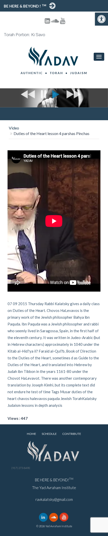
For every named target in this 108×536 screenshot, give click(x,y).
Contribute (71, 434)
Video (14, 127)
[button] (101, 19)
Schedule (49, 434)
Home (31, 434)
